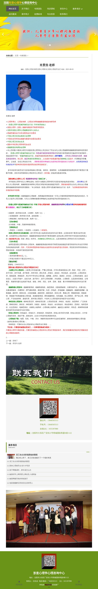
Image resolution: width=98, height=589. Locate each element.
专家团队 (38, 9)
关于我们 (25, 9)
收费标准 (38, 14)
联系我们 (64, 14)
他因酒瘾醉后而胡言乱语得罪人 (21, 483)
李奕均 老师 (17, 343)
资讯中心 (64, 9)
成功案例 (12, 14)
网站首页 (12, 9)
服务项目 (77, 9)
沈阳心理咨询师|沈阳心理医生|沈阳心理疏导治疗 (43, 69)
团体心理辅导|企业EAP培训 (19, 466)
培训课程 (51, 9)
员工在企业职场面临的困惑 (19, 461)
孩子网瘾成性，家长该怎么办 (20, 470)
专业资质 (51, 14)
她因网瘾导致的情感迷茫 (18, 479)
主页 (16, 56)
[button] (2, 33)
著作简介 (25, 14)
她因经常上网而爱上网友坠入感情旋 (22, 474)
